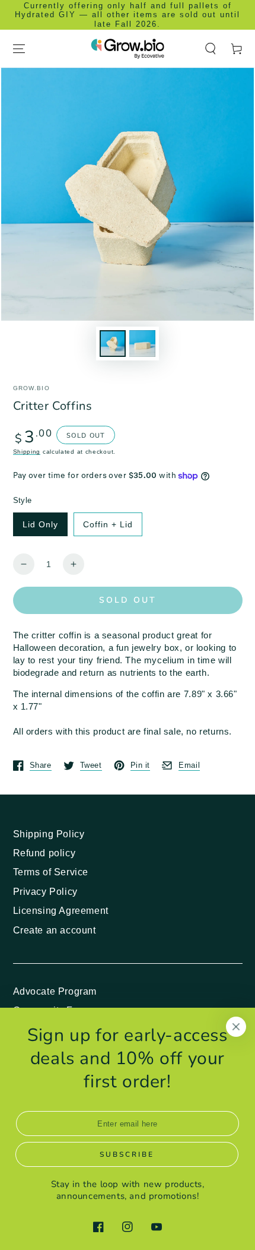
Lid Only (40, 524)
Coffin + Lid (108, 524)
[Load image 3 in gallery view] (142, 343)
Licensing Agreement (61, 911)
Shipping (27, 451)
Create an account (54, 930)
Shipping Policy (49, 834)
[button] (210, 49)
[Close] (236, 1027)
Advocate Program (55, 991)
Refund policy (44, 853)
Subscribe (127, 1154)
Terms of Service (51, 872)
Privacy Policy (45, 892)
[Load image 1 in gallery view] (113, 343)
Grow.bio (31, 388)
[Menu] (19, 49)
